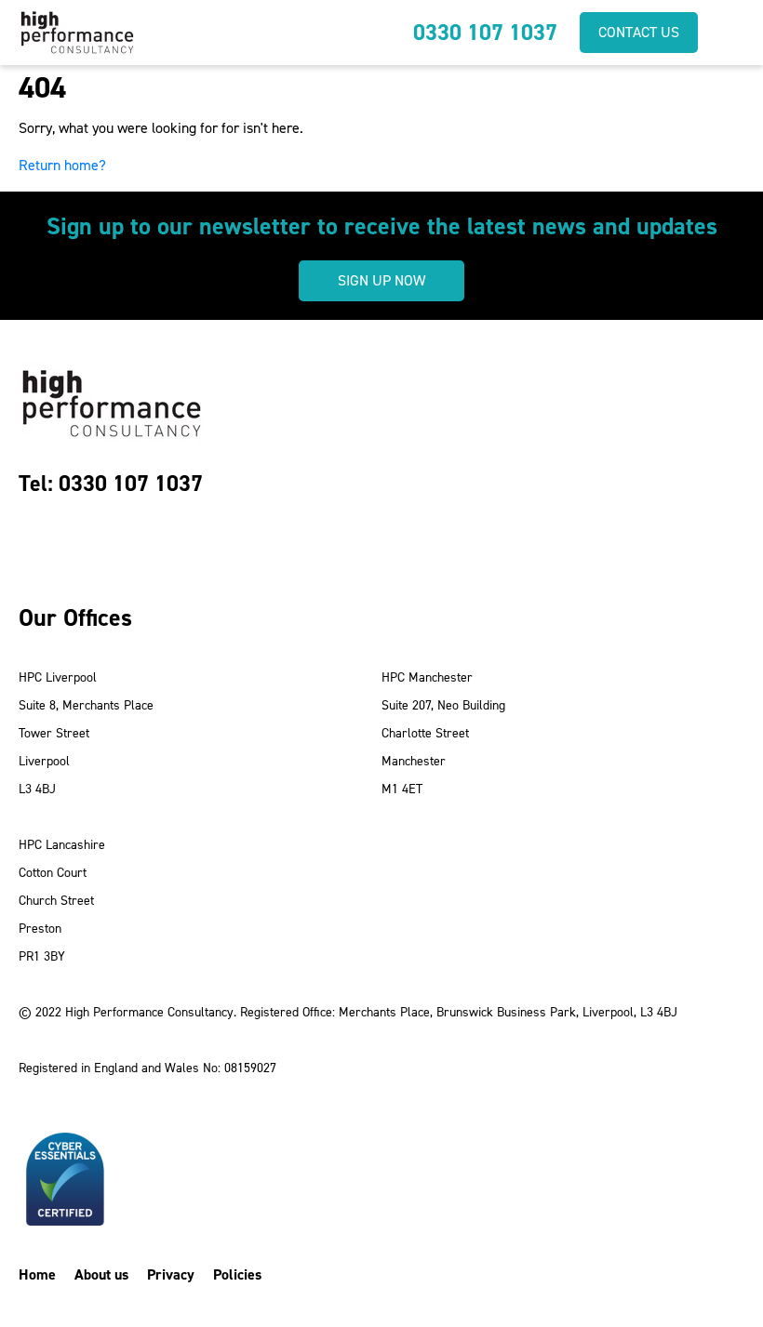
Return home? (62, 165)
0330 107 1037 (485, 32)
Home (37, 1274)
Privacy (170, 1274)
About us (101, 1274)
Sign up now (381, 280)
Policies (237, 1274)
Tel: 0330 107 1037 (111, 483)
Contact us (638, 32)
